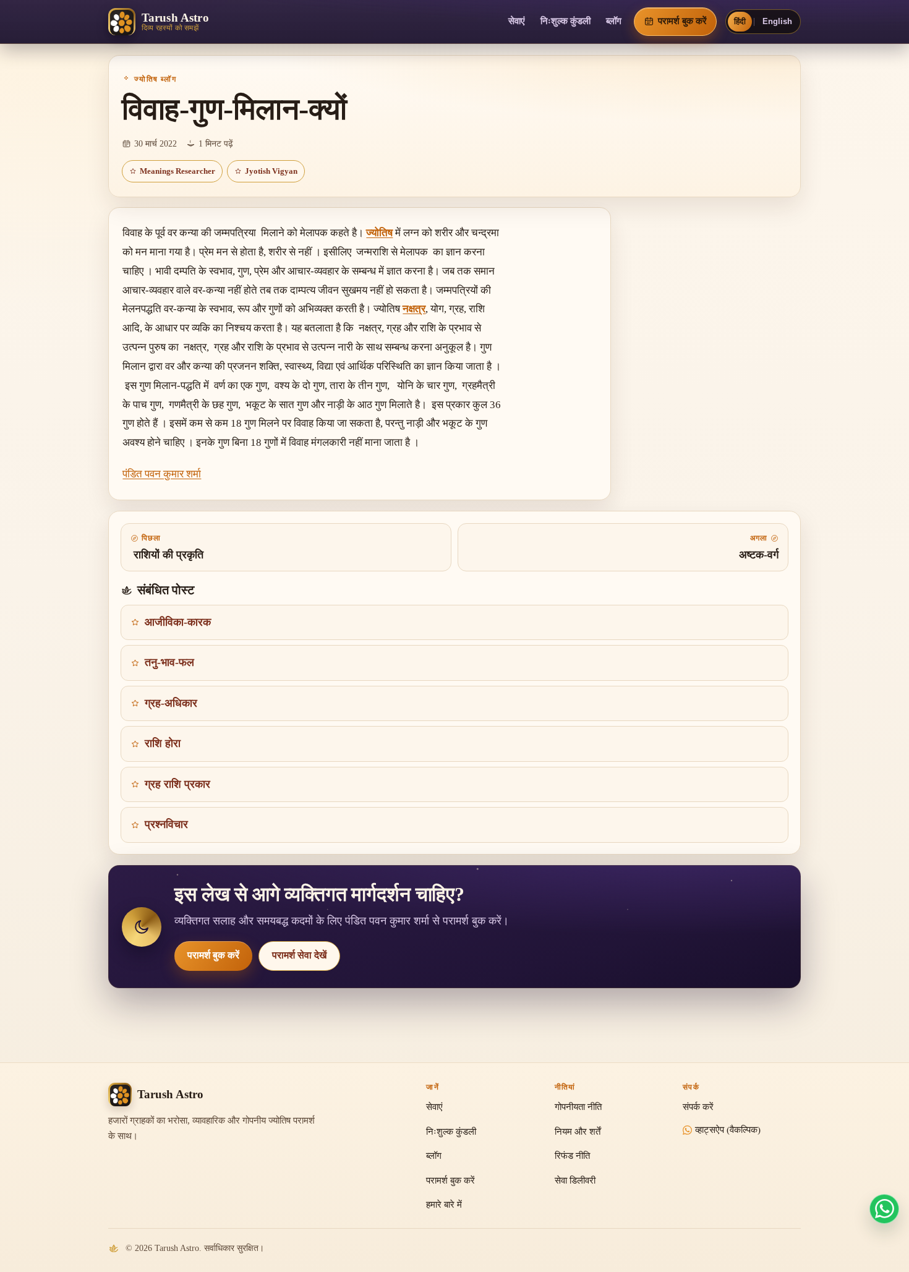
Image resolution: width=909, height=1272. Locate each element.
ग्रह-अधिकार (171, 703)
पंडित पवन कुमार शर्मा (161, 474)
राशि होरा (163, 743)
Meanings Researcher (177, 171)
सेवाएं (516, 21)
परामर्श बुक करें (213, 955)
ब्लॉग (613, 21)
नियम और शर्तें (577, 1132)
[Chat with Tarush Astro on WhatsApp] (884, 1209)
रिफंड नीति (572, 1156)
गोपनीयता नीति (578, 1107)
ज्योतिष (379, 233)
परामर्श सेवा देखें (299, 955)
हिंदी (740, 21)
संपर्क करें (698, 1107)
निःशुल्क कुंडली (565, 21)
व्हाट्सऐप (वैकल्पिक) (728, 1130)
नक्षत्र (414, 309)
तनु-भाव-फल (169, 662)
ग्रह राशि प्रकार (177, 784)
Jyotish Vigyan (271, 171)
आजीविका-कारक (178, 622)
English (777, 21)
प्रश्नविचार (166, 824)
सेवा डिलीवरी (575, 1180)
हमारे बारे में (444, 1205)
